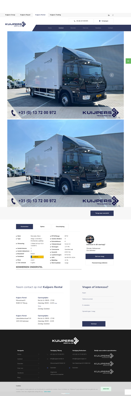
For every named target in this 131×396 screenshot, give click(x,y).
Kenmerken (24, 227)
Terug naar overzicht (102, 213)
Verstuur (94, 324)
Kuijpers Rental (40, 15)
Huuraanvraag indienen (99, 263)
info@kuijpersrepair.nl (79, 359)
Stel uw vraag (99, 256)
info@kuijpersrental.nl (57, 359)
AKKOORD (106, 389)
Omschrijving (60, 227)
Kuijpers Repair (25, 15)
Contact (2, 12)
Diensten (3, 5)
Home (2, 1)
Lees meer (47, 391)
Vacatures (3, 10)
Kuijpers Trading (55, 15)
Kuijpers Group (10, 15)
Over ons (3, 7)
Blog (18, 377)
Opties (42, 227)
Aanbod (2, 3)
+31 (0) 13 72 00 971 (57, 354)
